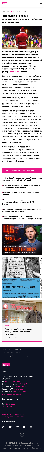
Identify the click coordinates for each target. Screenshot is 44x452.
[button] (41, 3)
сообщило (14, 72)
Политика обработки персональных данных (17, 356)
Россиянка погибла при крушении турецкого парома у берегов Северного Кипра (22, 217)
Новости (6, 11)
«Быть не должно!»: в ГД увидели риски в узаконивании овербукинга (21, 186)
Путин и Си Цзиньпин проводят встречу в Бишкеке (21, 194)
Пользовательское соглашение (12, 353)
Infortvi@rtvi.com (25, 384)
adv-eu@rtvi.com (19, 392)
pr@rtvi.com (18, 389)
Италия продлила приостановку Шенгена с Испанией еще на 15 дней (21, 210)
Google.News (8, 406)
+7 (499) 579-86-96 (12, 381)
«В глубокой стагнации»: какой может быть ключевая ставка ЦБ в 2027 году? (22, 179)
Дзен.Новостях (11, 404)
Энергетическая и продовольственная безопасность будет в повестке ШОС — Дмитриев (19, 202)
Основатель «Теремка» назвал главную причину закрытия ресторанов (19, 331)
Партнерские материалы (11, 394)
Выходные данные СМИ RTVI (11, 350)
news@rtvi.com (20, 386)
